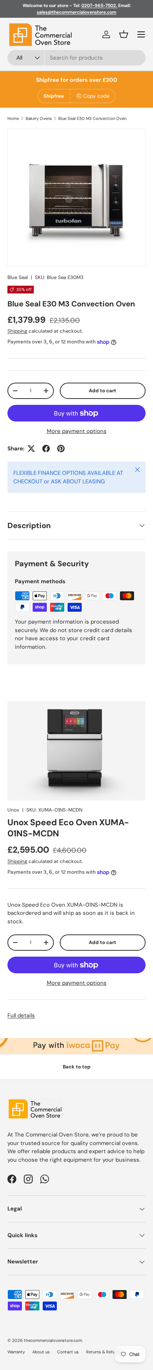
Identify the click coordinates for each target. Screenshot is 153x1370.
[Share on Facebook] (46, 448)
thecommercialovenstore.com (53, 1340)
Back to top (77, 1067)
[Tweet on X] (31, 448)
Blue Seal (17, 277)
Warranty (16, 1351)
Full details (21, 1015)
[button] (123, 34)
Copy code (96, 96)
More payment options (77, 431)
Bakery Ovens (39, 118)
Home (13, 118)
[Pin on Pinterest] (60, 448)
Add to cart (102, 390)
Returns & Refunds (104, 1351)
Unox (13, 810)
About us (41, 1351)
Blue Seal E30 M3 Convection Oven (92, 118)
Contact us (68, 1351)
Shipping (17, 331)
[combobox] (76, 58)
